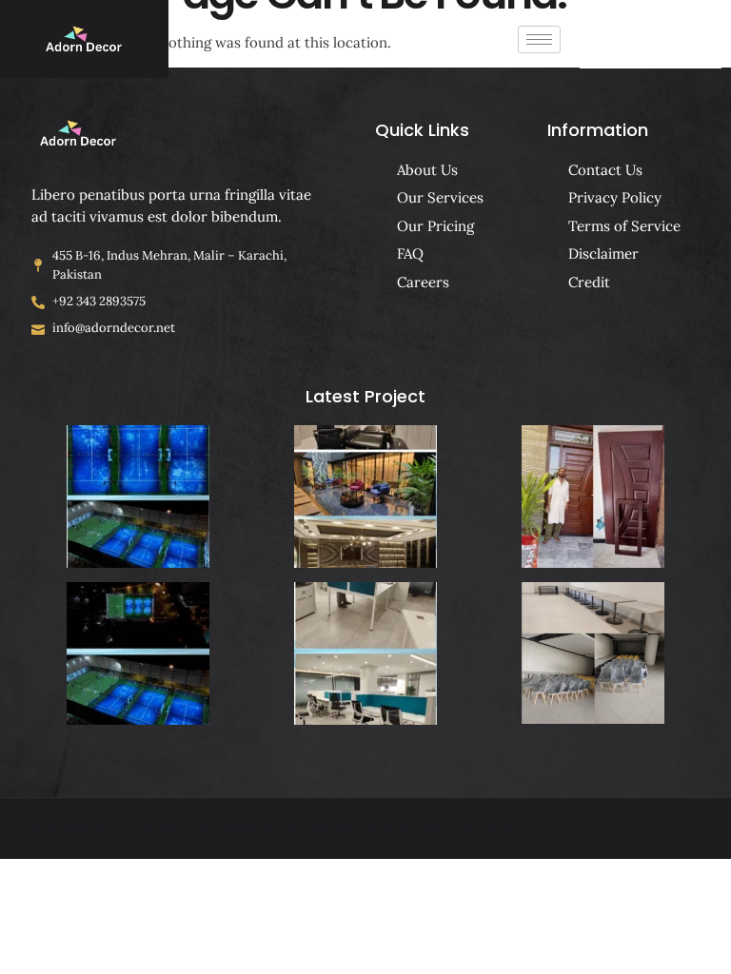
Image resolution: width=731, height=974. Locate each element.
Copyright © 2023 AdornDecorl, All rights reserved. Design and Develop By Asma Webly (279, 828)
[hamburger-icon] (539, 39)
